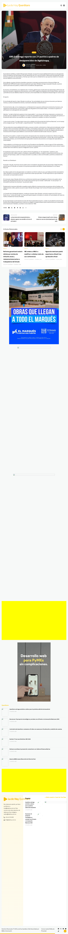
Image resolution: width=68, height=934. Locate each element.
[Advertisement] (34, 620)
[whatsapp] (23, 207)
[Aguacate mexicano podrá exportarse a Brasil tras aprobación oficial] (55, 239)
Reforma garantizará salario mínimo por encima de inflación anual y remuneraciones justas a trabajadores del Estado (12, 256)
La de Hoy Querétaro (31, 64)
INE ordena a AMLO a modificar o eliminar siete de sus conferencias (34, 254)
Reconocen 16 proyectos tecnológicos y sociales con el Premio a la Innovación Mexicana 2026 (34, 719)
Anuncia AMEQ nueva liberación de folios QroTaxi (23, 759)
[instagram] (63, 928)
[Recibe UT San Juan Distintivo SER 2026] (5, 742)
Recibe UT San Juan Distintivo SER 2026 (20, 739)
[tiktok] (58, 931)
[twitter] (11, 207)
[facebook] (9, 207)
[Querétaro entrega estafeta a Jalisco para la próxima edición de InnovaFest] (5, 712)
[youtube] (65, 928)
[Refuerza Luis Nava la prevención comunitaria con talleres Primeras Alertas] (5, 752)
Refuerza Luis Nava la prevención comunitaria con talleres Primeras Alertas (30, 749)
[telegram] (17, 207)
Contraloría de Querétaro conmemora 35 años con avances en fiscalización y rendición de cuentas (36, 729)
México (34, 52)
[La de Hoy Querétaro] (16, 5)
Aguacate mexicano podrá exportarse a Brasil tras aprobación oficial (54, 254)
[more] (26, 207)
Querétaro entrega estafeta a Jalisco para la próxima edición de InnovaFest (30, 709)
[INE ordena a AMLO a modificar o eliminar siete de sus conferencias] (34, 239)
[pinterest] (14, 207)
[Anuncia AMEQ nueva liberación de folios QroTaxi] (5, 762)
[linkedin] (20, 207)
